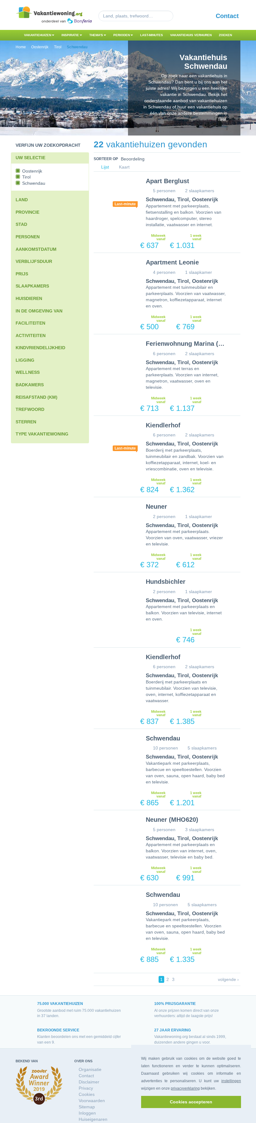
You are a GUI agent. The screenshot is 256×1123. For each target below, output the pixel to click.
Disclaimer (89, 1081)
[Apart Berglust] (115, 194)
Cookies (87, 1094)
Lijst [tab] (104, 167)
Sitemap (87, 1106)
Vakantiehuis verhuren (191, 35)
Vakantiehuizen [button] (37, 35)
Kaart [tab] (124, 167)
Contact (227, 15)
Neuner (156, 506)
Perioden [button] (121, 35)
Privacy (86, 1088)
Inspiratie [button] (70, 35)
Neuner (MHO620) (172, 819)
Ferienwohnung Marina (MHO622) (195, 343)
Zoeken (225, 35)
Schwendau (160, 199)
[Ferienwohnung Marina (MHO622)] (115, 356)
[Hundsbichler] (115, 594)
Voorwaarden (92, 1100)
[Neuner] (115, 519)
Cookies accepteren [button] (191, 1101)
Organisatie (90, 1069)
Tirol (183, 199)
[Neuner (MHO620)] (115, 832)
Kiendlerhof (163, 425)
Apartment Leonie (172, 262)
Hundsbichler (165, 581)
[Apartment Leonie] (115, 275)
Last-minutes (151, 35)
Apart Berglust (167, 181)
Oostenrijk (205, 199)
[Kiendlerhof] (115, 438)
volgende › (228, 979)
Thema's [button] (96, 35)
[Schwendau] (115, 751)
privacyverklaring (185, 1088)
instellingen (231, 1081)
